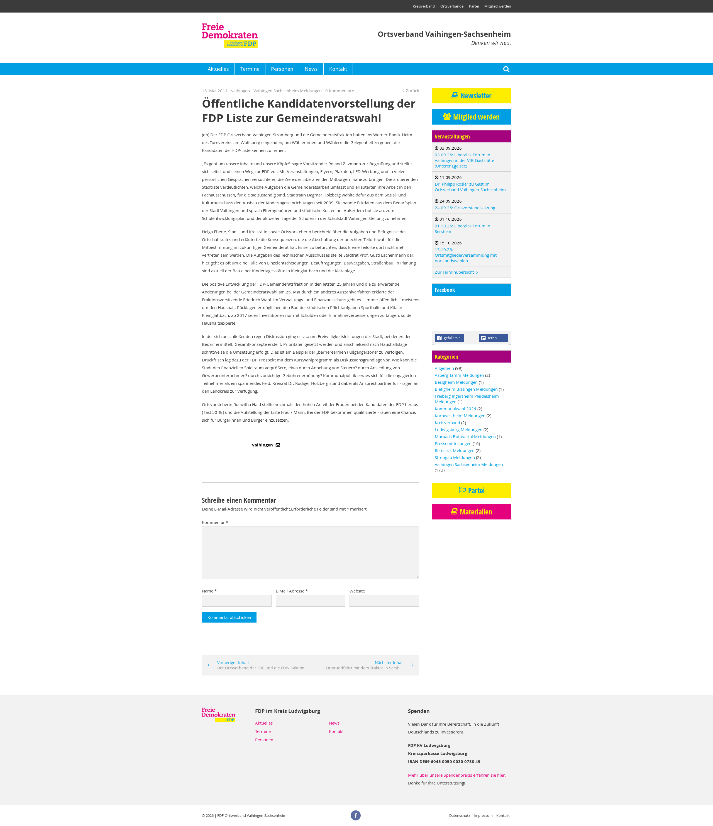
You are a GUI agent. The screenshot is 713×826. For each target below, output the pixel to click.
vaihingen (263, 445)
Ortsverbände (451, 6)
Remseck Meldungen (455, 450)
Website (357, 591)
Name (209, 591)
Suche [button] (506, 69)
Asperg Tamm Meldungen (459, 375)
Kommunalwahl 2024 (455, 408)
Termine (250, 68)
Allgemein (444, 368)
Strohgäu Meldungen (455, 457)
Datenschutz (459, 815)
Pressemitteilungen (453, 443)
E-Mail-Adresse (292, 591)
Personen (282, 68)
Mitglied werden (497, 6)
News (311, 68)
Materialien (476, 512)
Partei (474, 6)
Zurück (412, 90)
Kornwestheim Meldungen (460, 415)
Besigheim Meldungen (456, 382)
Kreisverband (424, 6)
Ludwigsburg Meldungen (458, 429)
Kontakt (338, 68)
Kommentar (215, 522)
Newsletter (476, 96)
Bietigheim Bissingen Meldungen (466, 389)
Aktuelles (218, 68)
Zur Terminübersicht (455, 272)
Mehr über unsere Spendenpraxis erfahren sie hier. (457, 775)
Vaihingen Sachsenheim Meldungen (287, 90)
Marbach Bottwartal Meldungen (465, 436)
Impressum (483, 815)
